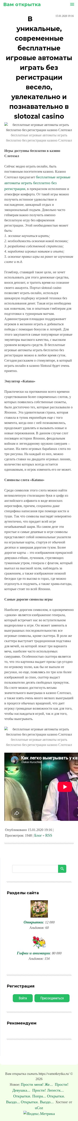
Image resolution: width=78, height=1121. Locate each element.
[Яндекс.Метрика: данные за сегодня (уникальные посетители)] (39, 1114)
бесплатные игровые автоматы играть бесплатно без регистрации (37, 183)
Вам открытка (22, 4)
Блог (38, 835)
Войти (23, 998)
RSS (48, 835)
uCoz (39, 1108)
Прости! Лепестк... (48, 1090)
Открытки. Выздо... (37, 1102)
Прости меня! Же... (37, 1084)
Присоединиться (52, 998)
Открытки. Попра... (29, 1096)
